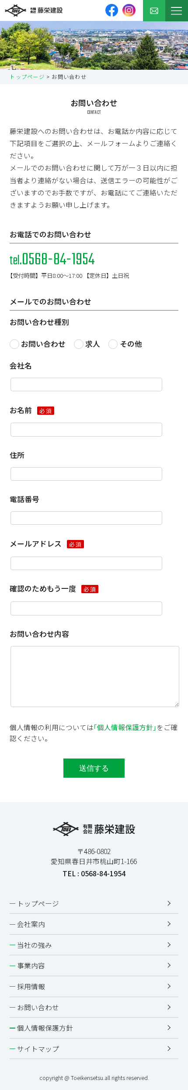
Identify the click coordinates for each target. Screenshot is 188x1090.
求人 (92, 343)
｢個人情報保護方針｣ (125, 727)
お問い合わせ (43, 343)
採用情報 (31, 986)
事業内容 (31, 965)
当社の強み (34, 945)
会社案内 (31, 924)
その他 (131, 343)
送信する (94, 768)
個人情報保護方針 (45, 1028)
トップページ (27, 77)
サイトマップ (38, 1049)
